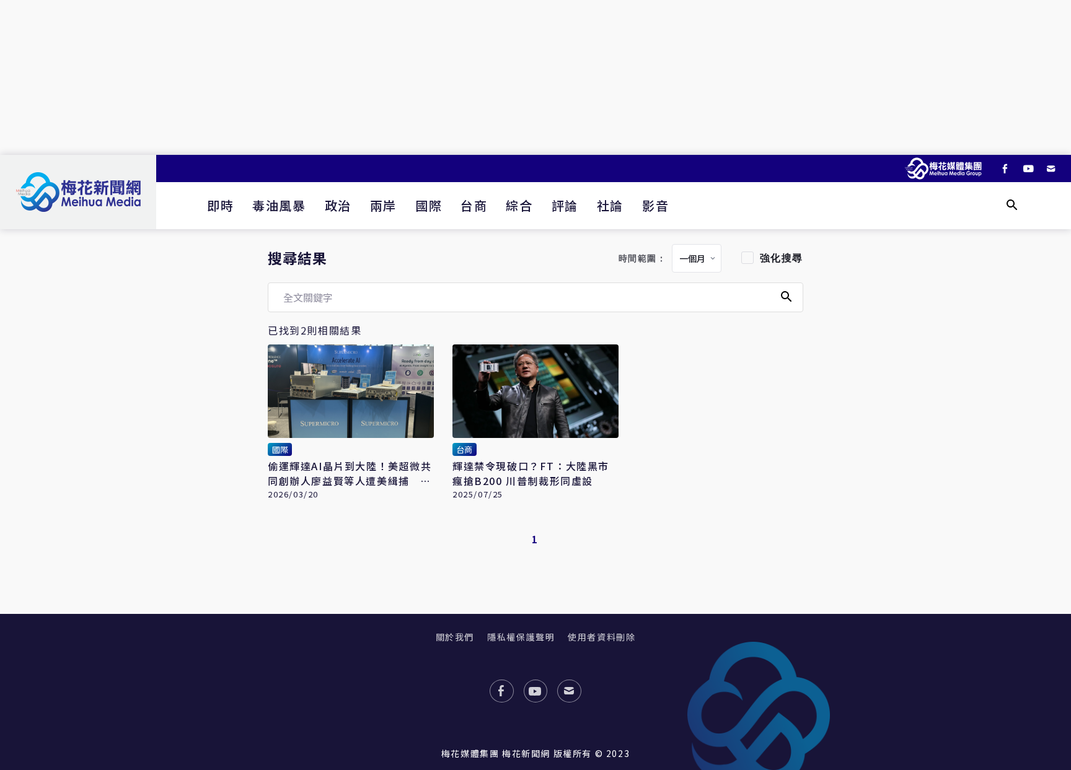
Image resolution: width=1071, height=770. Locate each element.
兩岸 (383, 205)
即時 (220, 205)
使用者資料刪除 (601, 637)
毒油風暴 (279, 205)
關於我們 (455, 637)
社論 (610, 205)
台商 (474, 205)
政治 (338, 205)
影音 (655, 205)
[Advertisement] (535, 77)
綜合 (519, 205)
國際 (428, 205)
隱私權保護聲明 (521, 637)
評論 (565, 205)
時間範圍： (643, 258)
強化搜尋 (781, 258)
